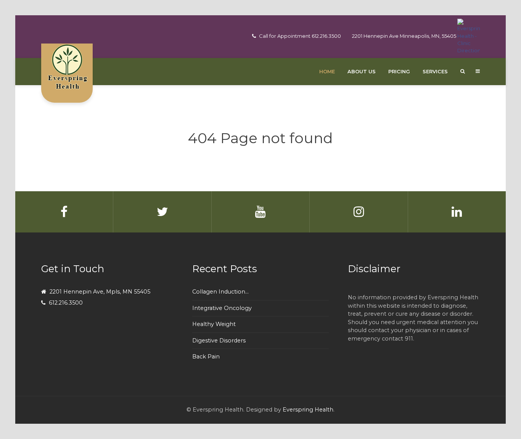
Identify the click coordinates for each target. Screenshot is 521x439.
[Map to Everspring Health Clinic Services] (468, 36)
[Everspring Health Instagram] (359, 211)
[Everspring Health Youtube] (261, 211)
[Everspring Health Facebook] (64, 211)
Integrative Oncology (222, 308)
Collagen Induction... (220, 291)
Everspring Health (308, 409)
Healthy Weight (214, 324)
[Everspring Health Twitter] (162, 211)
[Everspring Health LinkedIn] (457, 211)
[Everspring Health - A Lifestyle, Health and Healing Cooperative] (67, 66)
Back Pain (206, 356)
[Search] (462, 71)
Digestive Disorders (219, 340)
